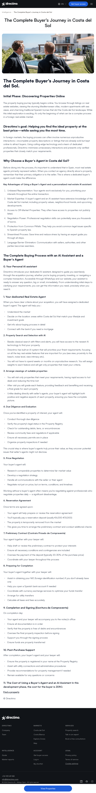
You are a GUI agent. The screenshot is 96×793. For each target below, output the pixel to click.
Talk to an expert (72, 734)
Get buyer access (78, 4)
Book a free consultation (75, 739)
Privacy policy (70, 755)
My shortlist (38, 764)
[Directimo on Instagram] (92, 781)
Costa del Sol (39, 730)
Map (35, 743)
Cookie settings (71, 763)
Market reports (8, 759)
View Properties (48, 788)
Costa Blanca (39, 734)
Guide (4, 755)
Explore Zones (39, 739)
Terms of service (71, 759)
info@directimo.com (10, 779)
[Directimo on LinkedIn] (81, 781)
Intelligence (6, 12)
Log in (36, 759)
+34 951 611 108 (8, 776)
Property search (71, 730)
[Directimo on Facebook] (86, 781)
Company (6, 730)
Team (4, 734)
